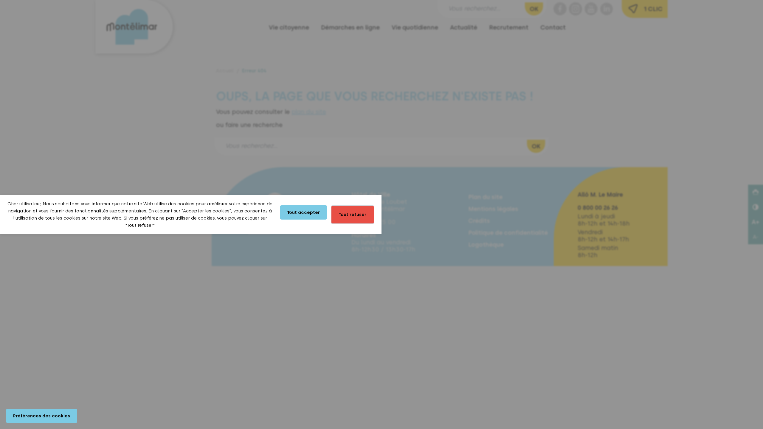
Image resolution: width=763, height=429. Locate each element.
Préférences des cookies (41, 416)
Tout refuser (353, 214)
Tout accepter (303, 212)
